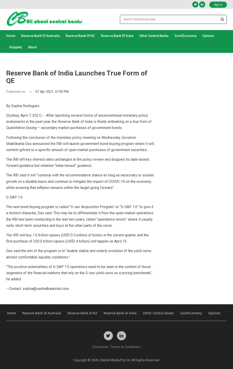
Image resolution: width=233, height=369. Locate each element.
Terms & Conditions (126, 347)
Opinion (208, 36)
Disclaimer (100, 347)
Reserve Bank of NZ (80, 36)
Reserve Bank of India (117, 36)
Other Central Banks (154, 36)
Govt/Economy (186, 36)
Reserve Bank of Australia (40, 36)
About (32, 47)
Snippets (15, 47)
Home (10, 36)
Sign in (218, 4)
